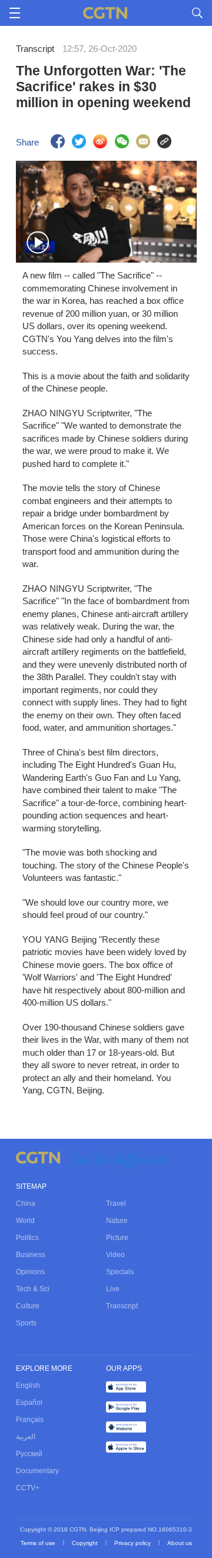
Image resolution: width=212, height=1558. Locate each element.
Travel (116, 1203)
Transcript (122, 1306)
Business (30, 1255)
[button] (38, 243)
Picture (117, 1238)
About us (179, 1543)
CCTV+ (27, 1488)
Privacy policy (133, 1543)
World (25, 1220)
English (28, 1385)
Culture (27, 1306)
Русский (29, 1454)
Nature (117, 1220)
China (25, 1203)
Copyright (86, 1543)
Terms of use (39, 1543)
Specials (120, 1272)
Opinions (30, 1272)
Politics (27, 1238)
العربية (25, 1437)
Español (29, 1402)
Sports (26, 1323)
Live (113, 1289)
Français (30, 1420)
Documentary (37, 1471)
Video (115, 1255)
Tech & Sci (32, 1289)
